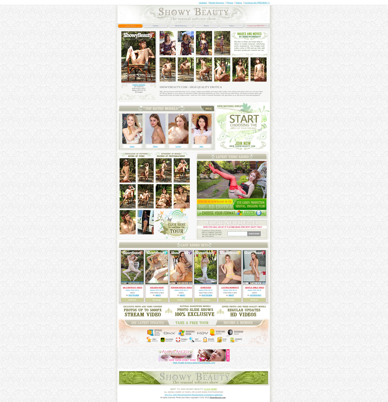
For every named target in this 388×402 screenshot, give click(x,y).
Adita (201, 146)
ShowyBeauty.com (218, 398)
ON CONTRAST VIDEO (132, 288)
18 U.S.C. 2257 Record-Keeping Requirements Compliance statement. (194, 395)
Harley (132, 146)
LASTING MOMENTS (230, 288)
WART (158, 295)
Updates (203, 3)
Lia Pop (178, 146)
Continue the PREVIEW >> (257, 3)
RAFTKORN (134, 295)
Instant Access (130, 26)
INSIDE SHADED (138, 85)
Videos (239, 3)
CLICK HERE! (210, 389)
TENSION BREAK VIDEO (181, 288)
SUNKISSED (205, 288)
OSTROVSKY (255, 295)
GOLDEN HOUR (157, 288)
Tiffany (155, 146)
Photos (230, 3)
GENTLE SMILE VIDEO (254, 288)
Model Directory (216, 3)
